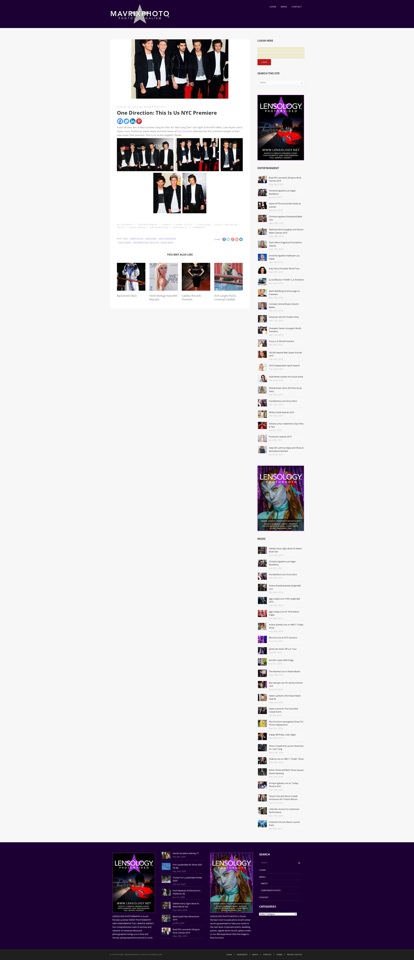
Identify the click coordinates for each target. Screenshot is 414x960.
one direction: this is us (145, 242)
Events (166, 224)
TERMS (279, 954)
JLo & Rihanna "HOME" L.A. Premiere (286, 279)
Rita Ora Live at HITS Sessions (283, 637)
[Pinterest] (139, 121)
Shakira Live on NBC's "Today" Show (286, 758)
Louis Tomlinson (226, 224)
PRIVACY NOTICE (294, 954)
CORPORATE (242, 954)
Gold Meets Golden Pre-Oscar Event (286, 376)
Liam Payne (204, 224)
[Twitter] (126, 121)
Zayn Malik (180, 227)
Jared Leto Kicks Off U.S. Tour (283, 648)
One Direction (184, 131)
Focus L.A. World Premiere (281, 341)
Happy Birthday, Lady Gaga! (282, 734)
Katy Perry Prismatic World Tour (284, 268)
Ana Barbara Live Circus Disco (283, 401)
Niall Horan (138, 227)
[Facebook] (120, 121)
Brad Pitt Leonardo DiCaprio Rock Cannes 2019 (186, 931)
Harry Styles (184, 224)
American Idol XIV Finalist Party (284, 316)
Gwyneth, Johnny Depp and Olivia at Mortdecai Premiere (286, 449)
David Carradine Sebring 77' (186, 853)
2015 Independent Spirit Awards (284, 365)
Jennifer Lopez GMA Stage (281, 660)
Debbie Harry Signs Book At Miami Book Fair (186, 905)
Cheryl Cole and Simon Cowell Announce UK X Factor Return (283, 798)
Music (121, 227)
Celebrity (127, 224)
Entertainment (148, 224)
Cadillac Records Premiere (191, 297)
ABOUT (264, 883)
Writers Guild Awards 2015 (281, 412)
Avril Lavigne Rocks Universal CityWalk (225, 297)
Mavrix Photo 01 (155, 107)
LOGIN (273, 6)
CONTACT (297, 6)
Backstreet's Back (127, 295)
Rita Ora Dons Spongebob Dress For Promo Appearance (286, 723)
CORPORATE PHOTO (271, 890)
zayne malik (167, 242)
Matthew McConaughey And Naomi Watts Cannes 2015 (286, 231)
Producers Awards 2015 (280, 436)
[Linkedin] (133, 121)
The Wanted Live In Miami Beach (284, 671)
